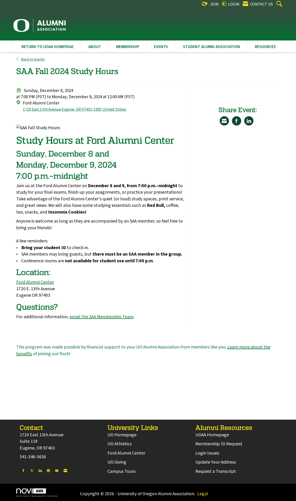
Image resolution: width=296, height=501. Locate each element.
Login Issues (207, 453)
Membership (127, 47)
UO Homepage (122, 435)
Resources (265, 47)
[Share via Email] (224, 120)
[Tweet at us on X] (32, 470)
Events (161, 47)
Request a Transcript (215, 471)
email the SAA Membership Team (101, 317)
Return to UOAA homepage (48, 47)
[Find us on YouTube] (57, 470)
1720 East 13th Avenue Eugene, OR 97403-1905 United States (74, 109)
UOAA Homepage (212, 435)
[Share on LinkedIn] (248, 120)
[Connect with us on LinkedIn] (40, 470)
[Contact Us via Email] (65, 470)
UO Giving (117, 462)
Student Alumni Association (211, 47)
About (94, 47)
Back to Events (33, 59)
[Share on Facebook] (236, 120)
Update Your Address (215, 462)
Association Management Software (37, 496)
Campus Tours (122, 471)
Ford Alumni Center (35, 282)
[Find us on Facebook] (23, 470)
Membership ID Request (218, 444)
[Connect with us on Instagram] (48, 470)
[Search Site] (279, 4)
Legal (202, 494)
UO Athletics (120, 444)
